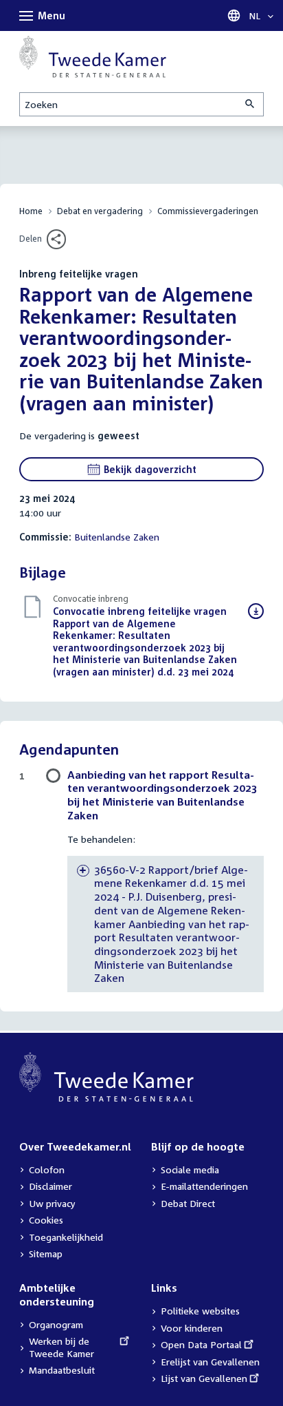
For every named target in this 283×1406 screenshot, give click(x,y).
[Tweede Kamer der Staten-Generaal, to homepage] (92, 57)
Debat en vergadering (100, 211)
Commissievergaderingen (207, 211)
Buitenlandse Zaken (116, 537)
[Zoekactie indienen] (250, 104)
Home (31, 211)
